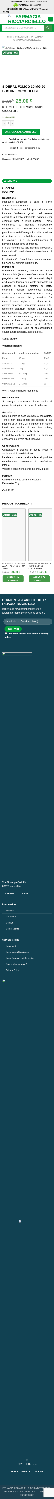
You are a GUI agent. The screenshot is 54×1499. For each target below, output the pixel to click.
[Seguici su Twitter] (29, 1455)
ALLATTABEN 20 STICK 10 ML (13, 567)
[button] (4, 19)
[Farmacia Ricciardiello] (27, 19)
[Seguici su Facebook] (21, 1455)
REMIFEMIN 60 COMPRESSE (35, 567)
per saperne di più (32, 148)
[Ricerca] (48, 28)
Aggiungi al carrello (21, 131)
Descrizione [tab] (11, 181)
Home (9, 37)
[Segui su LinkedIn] (32, 1455)
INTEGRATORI (21, 37)
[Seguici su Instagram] (25, 1455)
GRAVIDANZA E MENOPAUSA (27, 40)
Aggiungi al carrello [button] (13, 578)
